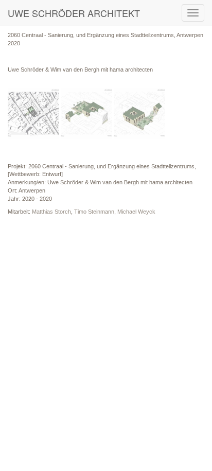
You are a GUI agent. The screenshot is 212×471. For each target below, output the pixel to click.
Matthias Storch (51, 211)
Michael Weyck (136, 211)
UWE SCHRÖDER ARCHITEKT (74, 13)
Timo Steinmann (94, 211)
